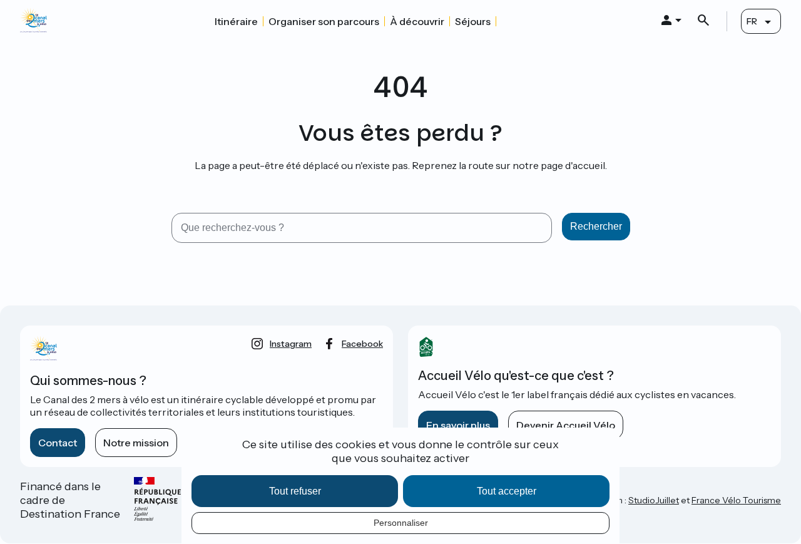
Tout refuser (295, 491)
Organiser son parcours (323, 21)
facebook (362, 343)
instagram (291, 343)
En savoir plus (458, 425)
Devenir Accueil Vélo (565, 425)
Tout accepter (506, 491)
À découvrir (417, 21)
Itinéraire (236, 21)
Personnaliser (401, 523)
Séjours (473, 21)
